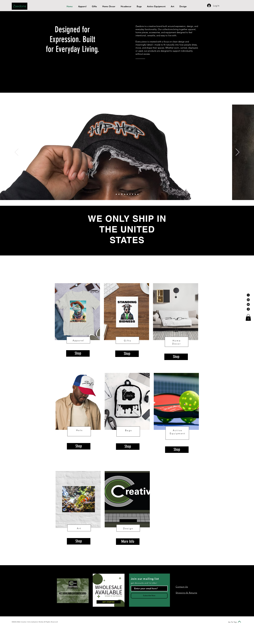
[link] (248, 317)
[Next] (237, 152)
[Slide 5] (127, 194)
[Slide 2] (118, 194)
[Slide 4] (124, 194)
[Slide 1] (116, 194)
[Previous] (16, 152)
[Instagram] (248, 299)
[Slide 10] (137, 194)
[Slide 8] (132, 194)
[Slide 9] (135, 194)
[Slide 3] (121, 194)
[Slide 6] (129, 194)
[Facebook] (248, 309)
